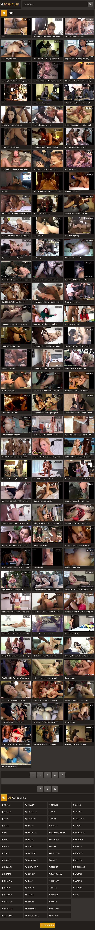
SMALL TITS (79, 819)
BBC (5, 832)
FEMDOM (31, 853)
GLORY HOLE (32, 867)
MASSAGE (31, 908)
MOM (53, 819)
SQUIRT (77, 825)
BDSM (6, 846)
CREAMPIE (31, 812)
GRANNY (31, 874)
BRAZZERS (7, 901)
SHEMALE (55, 915)
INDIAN (30, 888)
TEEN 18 (78, 860)
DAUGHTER (32, 832)
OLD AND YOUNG (58, 832)
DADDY (30, 825)
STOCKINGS (79, 832)
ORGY (53, 846)
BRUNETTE (7, 908)
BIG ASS (6, 860)
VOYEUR (78, 881)
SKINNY (77, 812)
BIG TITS (7, 874)
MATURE (54, 805)
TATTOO (78, 846)
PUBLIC (54, 888)
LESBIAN (31, 901)
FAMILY (30, 846)
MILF (53, 812)
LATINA (30, 894)
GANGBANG (32, 860)
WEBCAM (78, 888)
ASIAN (6, 825)
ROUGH (54, 901)
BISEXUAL (7, 881)
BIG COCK (7, 867)
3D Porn (6, 805)
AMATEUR (7, 812)
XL (10, 4)
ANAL (5, 819)
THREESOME (79, 867)
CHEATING (7, 915)
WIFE (76, 894)
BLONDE (7, 888)
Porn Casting (56, 874)
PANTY (54, 860)
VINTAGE (78, 874)
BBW (5, 839)
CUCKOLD (31, 819)
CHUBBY (30, 805)
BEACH (6, 853)
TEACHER (78, 853)
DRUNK (30, 839)
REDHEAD (55, 894)
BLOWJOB (7, 894)
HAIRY (30, 881)
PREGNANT (55, 881)
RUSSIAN (55, 908)
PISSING (54, 867)
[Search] (90, 4)
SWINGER (78, 839)
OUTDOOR (55, 853)
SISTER (77, 805)
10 (55, 788)
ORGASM (55, 839)
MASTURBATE (33, 915)
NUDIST (54, 825)
